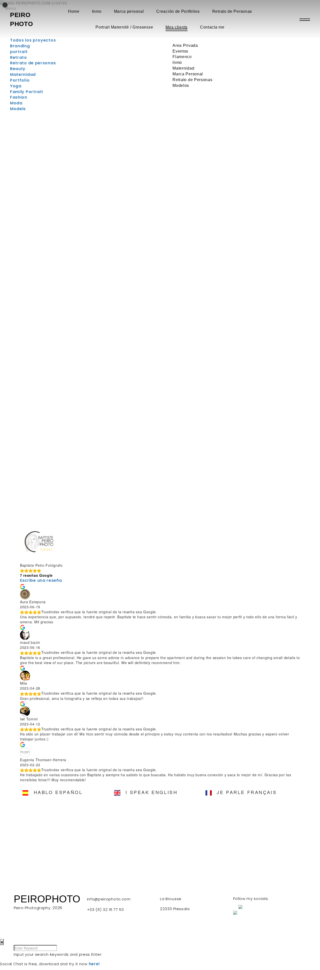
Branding (20, 46)
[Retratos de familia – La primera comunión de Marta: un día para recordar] (197, 259)
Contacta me (212, 27)
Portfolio (20, 80)
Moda (16, 103)
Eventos (180, 51)
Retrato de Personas (232, 11)
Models (18, 109)
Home (74, 11)
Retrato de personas (33, 63)
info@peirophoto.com (109, 899)
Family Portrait (26, 92)
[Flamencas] (197, 455)
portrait (19, 52)
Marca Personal (187, 74)
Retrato (18, 57)
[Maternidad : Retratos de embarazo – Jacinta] (197, 357)
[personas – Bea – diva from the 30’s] (46, 455)
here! (94, 964)
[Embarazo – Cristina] (273, 162)
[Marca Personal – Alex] (273, 357)
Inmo (97, 11)
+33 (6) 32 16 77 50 (105, 909)
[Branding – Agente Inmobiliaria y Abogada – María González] (122, 162)
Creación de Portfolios (178, 11)
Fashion (18, 97)
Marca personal (129, 11)
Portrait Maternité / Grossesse (124, 27)
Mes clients (177, 27)
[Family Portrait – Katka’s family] (122, 357)
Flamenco (182, 57)
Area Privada (185, 45)
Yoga (16, 86)
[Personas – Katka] (122, 455)
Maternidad (183, 68)
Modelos (180, 85)
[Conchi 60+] (273, 259)
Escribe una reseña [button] (41, 580)
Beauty (18, 69)
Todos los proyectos (33, 40)
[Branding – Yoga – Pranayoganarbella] (122, 259)
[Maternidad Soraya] (46, 357)
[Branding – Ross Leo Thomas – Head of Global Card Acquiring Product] (46, 259)
